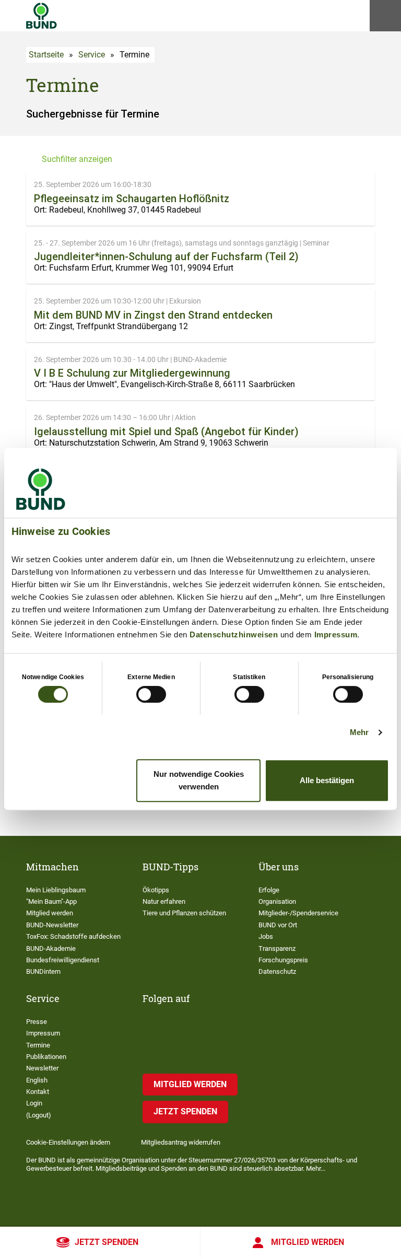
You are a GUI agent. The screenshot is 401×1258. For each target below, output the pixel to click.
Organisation (277, 901)
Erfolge (268, 890)
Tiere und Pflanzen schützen (184, 913)
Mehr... (315, 1168)
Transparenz (277, 948)
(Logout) (38, 1115)
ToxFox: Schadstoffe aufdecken (73, 936)
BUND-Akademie (51, 948)
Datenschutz (277, 971)
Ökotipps (156, 890)
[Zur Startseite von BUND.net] (41, 16)
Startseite (46, 55)
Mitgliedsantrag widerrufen (180, 1142)
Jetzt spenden (106, 1242)
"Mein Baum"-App (51, 901)
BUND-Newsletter (52, 925)
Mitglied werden (307, 1242)
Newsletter (42, 1068)
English (37, 1080)
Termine (38, 1045)
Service (91, 55)
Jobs (265, 936)
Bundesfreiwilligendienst (62, 960)
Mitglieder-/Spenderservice (298, 913)
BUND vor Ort (277, 925)
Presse (36, 1022)
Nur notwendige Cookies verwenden (199, 780)
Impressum (336, 634)
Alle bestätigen (327, 780)
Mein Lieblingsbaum (56, 890)
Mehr (359, 732)
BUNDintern (43, 971)
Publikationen (46, 1057)
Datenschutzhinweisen (234, 634)
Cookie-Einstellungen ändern (68, 1142)
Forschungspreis (283, 960)
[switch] (151, 694)
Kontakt (37, 1092)
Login (34, 1103)
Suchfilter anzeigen (77, 159)
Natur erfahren (164, 901)
